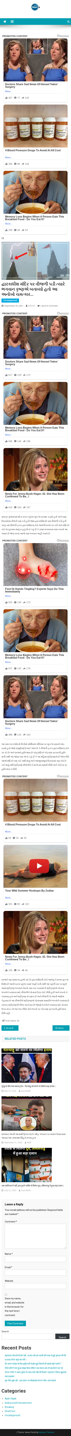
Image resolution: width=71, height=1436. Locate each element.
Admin (31, 305)
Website (9, 1281)
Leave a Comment (49, 306)
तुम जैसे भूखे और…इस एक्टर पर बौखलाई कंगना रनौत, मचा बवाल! (30, 1380)
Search (5, 1331)
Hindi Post (10, 1411)
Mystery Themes (46, 1432)
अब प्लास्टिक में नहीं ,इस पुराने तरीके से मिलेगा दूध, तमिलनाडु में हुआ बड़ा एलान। (32, 1185)
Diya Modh (26, 1091)
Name (9, 1254)
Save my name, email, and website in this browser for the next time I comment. (14, 1307)
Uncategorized (10, 300)
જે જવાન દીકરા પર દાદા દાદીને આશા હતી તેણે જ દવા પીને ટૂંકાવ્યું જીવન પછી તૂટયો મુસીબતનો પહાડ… (62, 1028)
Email (8, 1267)
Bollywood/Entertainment (18, 1403)
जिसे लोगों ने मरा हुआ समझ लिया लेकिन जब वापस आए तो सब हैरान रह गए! (34, 1368)
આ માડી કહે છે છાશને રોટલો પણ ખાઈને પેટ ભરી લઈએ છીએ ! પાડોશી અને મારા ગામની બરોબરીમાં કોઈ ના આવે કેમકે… (12, 1028)
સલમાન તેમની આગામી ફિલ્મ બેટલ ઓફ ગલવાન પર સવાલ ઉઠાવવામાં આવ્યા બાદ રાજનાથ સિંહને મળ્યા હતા (33, 1136)
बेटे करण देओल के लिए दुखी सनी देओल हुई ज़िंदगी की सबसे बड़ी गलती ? (33, 1363)
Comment (11, 1221)
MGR (29, 1142)
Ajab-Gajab (10, 1398)
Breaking (9, 1407)
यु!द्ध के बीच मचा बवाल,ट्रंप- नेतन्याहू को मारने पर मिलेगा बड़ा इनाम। (28, 1086)
